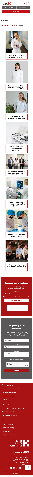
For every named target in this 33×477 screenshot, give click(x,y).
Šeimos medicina (7, 385)
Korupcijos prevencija (9, 424)
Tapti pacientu (16, 11)
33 (15, 273)
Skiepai (4, 399)
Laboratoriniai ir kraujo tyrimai (11, 389)
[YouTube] (17, 468)
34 (16, 273)
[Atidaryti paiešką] (24, 3)
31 (12, 273)
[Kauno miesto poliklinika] (6, 3)
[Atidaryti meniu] (28, 3)
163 (20, 273)
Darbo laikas (6, 405)
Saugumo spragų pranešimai (11, 435)
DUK (3, 419)
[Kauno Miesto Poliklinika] (19, 443)
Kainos (13, 25)
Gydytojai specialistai (9, 392)
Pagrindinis (5, 25)
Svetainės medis (7, 431)
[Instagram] (14, 468)
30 (10, 273)
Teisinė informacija (8, 428)
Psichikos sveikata (8, 396)
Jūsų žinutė (16, 351)
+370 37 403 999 (24, 455)
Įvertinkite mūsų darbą (9, 415)
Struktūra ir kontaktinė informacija (13, 408)
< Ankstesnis (4, 273)
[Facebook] (11, 468)
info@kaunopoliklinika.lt (23, 457)
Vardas (16, 338)
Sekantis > (23, 273)
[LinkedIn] (20, 468)
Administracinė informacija (11, 412)
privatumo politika (26, 296)
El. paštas (16, 291)
